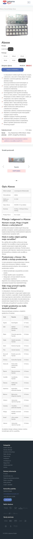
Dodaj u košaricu (12, 70)
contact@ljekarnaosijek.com (11, 494)
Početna (2, 9)
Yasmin (16, 167)
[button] (16, 170)
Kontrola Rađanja (8, 9)
